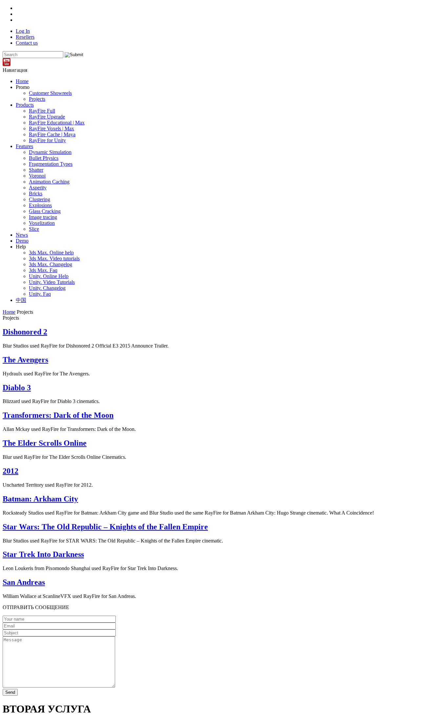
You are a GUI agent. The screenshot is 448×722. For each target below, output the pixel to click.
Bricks (35, 193)
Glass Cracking (45, 211)
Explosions (40, 205)
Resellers (25, 37)
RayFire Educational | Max (57, 122)
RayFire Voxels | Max (51, 128)
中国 (21, 300)
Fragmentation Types (50, 164)
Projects (37, 99)
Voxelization (42, 223)
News (22, 235)
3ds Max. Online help (51, 252)
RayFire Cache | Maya (52, 134)
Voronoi (37, 176)
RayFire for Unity (47, 140)
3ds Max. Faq (43, 270)
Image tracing (43, 217)
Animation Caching (49, 181)
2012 (10, 471)
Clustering (39, 199)
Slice (34, 229)
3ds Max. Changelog (50, 264)
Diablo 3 (17, 387)
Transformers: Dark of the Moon (58, 415)
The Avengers (25, 359)
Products (25, 105)
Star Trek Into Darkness (43, 554)
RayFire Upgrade (47, 116)
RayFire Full (42, 111)
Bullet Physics (43, 158)
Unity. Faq (40, 294)
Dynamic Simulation (50, 152)
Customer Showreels (50, 93)
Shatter (36, 170)
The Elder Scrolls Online (45, 443)
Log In (23, 31)
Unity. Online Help (49, 276)
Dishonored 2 (25, 332)
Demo (22, 241)
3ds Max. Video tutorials (54, 258)
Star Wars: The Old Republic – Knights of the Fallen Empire (105, 526)
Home (22, 81)
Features (24, 146)
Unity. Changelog (47, 288)
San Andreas (24, 582)
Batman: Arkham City (40, 499)
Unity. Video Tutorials (52, 282)
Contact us (27, 43)
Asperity (38, 187)
